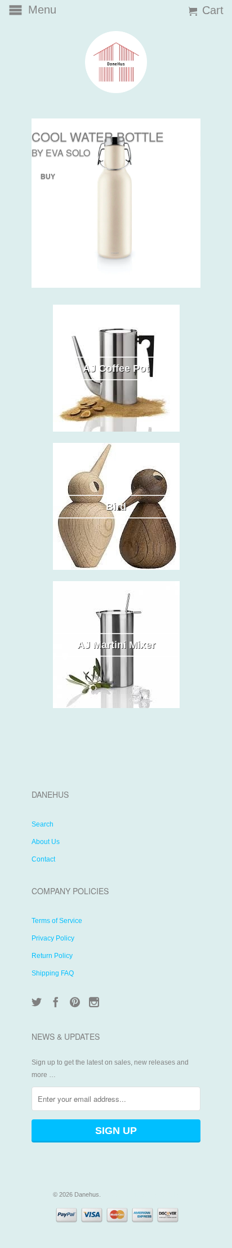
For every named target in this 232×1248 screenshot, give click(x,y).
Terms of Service (57, 921)
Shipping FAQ (53, 973)
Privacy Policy (53, 938)
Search (42, 824)
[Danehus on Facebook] (56, 1002)
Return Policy (52, 956)
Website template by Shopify (141, 1194)
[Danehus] (116, 62)
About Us (46, 842)
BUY (48, 177)
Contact (43, 859)
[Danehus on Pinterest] (75, 1002)
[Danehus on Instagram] (94, 1002)
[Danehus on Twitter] (37, 1002)
